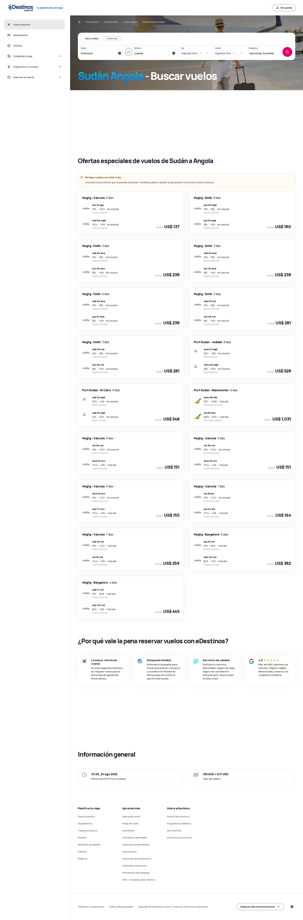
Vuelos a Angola (130, 22)
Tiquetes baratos (88, 830)
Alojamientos (85, 823)
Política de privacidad (121, 906)
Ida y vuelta (91, 38)
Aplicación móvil (131, 816)
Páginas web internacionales (257, 906)
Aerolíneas (128, 830)
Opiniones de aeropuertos (137, 858)
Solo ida (112, 38)
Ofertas (82, 851)
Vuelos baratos (92, 22)
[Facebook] (291, 906)
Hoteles (82, 837)
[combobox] (98, 53)
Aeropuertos (129, 851)
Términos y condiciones (91, 906)
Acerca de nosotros (178, 816)
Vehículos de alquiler (89, 844)
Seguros (82, 858)
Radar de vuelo (130, 823)
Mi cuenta (286, 7)
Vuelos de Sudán (111, 22)
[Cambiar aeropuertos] (128, 51)
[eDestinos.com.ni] (79, 22)
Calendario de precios (134, 865)
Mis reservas (174, 830)
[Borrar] (119, 53)
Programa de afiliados (179, 823)
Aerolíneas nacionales (134, 837)
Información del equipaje (136, 872)
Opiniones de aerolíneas (135, 844)
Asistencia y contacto (179, 837)
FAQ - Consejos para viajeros (138, 879)
